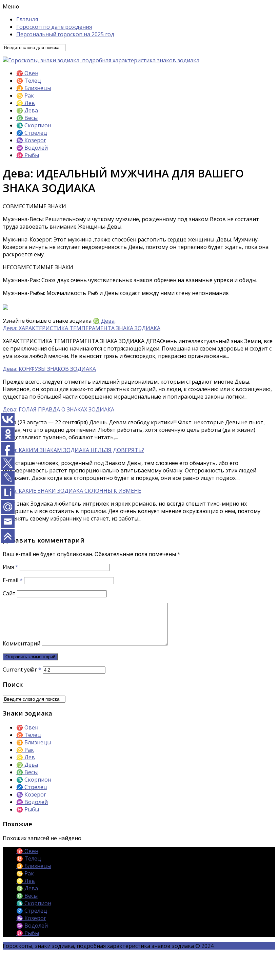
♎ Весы (27, 118)
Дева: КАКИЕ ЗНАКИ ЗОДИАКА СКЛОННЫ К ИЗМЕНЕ (72, 490)
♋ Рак (25, 95)
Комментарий (21, 643)
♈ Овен (27, 73)
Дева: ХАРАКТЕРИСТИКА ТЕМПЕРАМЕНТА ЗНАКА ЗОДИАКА (81, 328)
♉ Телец (28, 80)
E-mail (13, 580)
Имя (10, 567)
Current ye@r (22, 669)
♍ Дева (27, 110)
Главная (27, 19)
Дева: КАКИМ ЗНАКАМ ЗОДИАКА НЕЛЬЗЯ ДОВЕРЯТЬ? (73, 450)
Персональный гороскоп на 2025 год (65, 34)
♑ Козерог (31, 140)
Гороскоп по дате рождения (54, 26)
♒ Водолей (32, 147)
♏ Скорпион (33, 125)
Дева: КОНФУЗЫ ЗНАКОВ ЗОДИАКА (49, 369)
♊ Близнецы (33, 88)
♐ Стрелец (31, 132)
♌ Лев (25, 103)
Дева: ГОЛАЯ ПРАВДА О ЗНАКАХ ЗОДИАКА (58, 409)
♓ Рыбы (27, 155)
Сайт (9, 593)
